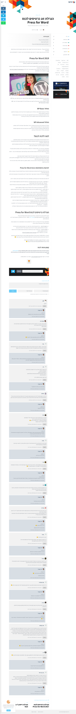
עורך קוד (57, 74)
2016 (33, 217)
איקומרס (62, 70)
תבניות (67, 76)
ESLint (67, 64)
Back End (63, 60)
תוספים (63, 76)
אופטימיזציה (65, 45)
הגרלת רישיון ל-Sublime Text (19, 706)
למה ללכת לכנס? (44, 42)
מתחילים (66, 74)
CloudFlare (58, 60)
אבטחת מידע (65, 42)
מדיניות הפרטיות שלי (10, 707)
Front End (62, 64)
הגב (44, 306)
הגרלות (58, 70)
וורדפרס (62, 72)
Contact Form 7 (65, 62)
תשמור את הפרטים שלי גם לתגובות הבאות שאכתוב (38, 294)
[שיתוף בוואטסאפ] (3, 22)
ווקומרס (67, 72)
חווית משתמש (57, 72)
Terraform (58, 68)
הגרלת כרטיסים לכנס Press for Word (40, 44)
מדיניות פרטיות (40, 711)
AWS (67, 60)
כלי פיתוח (66, 51)
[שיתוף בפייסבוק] (3, 8)
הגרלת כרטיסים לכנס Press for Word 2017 (41, 706)
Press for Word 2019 (43, 39)
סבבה (8, 710)
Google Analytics (65, 68)
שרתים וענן (65, 54)
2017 (30, 217)
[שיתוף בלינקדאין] (3, 12)
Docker (59, 62)
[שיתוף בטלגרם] (3, 19)
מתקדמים (62, 74)
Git (58, 64)
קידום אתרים (65, 48)
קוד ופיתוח (65, 39)
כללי (48, 702)
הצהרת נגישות (33, 711)
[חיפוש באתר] (5, 2)
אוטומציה (66, 70)
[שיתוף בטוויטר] (3, 15)
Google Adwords (65, 66)
